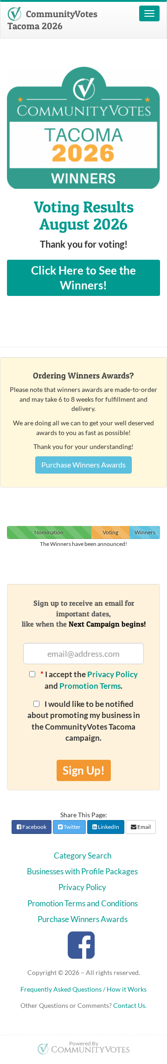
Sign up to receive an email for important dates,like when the (84, 613)
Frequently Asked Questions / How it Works (83, 989)
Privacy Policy (112, 674)
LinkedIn (108, 826)
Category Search (82, 855)
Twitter (72, 826)
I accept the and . (89, 679)
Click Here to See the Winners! (83, 277)
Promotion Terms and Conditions (82, 903)
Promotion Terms (90, 686)
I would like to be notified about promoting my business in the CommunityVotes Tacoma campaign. (83, 721)
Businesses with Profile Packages (82, 871)
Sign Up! (84, 770)
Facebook (33, 826)
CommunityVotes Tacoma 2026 (52, 20)
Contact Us (129, 1005)
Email (143, 826)
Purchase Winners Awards (83, 464)
